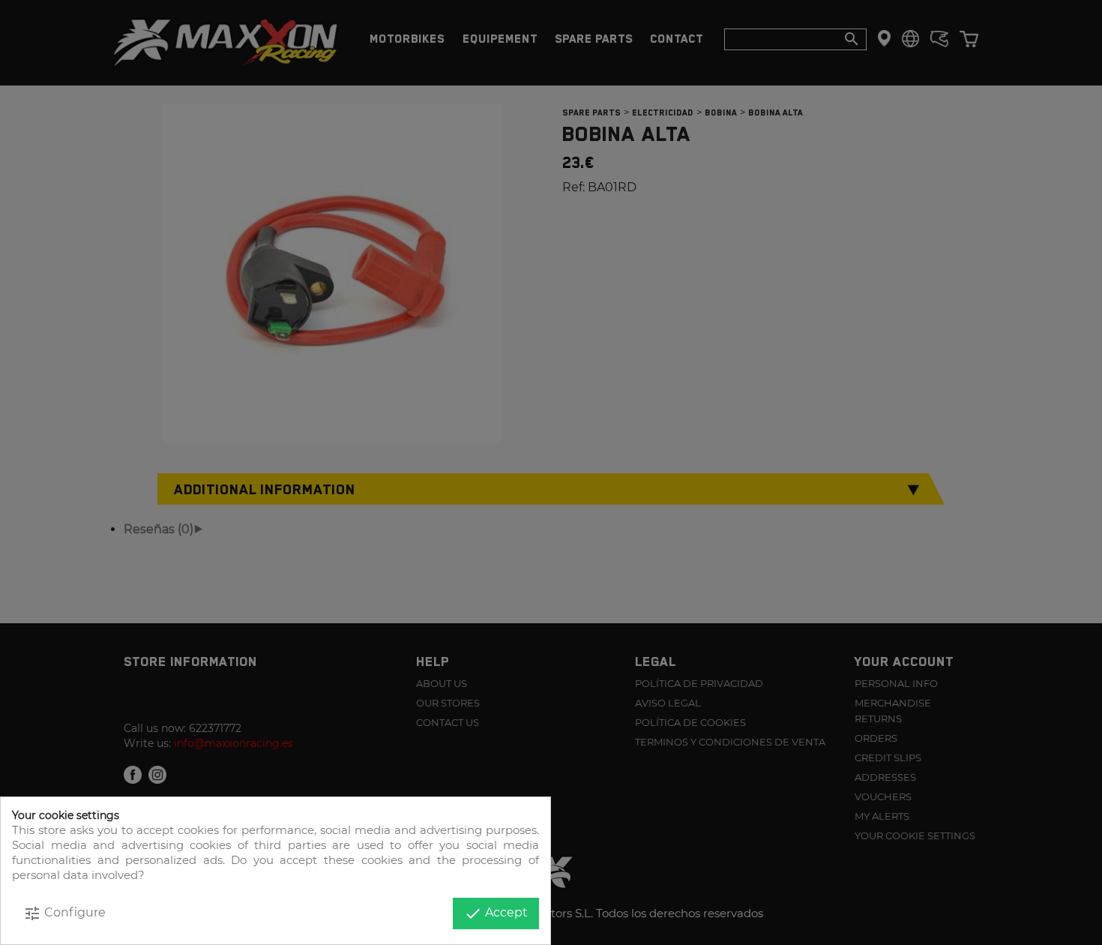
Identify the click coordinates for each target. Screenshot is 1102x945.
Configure (64, 913)
